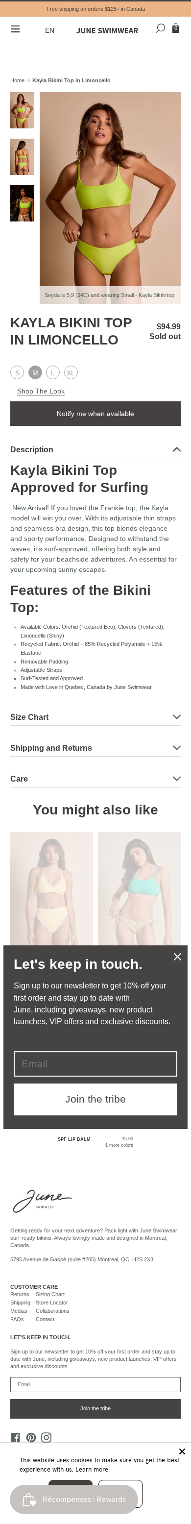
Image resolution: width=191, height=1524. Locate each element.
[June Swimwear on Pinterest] (28, 1440)
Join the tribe (95, 1408)
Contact (45, 1319)
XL (71, 373)
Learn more (91, 1469)
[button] (51, 30)
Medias (18, 1311)
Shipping (20, 1302)
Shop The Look (41, 391)
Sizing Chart (50, 1294)
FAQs (17, 1319)
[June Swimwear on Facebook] (13, 1440)
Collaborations (53, 1311)
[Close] (182, 1451)
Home (17, 80)
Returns (19, 1294)
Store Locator (52, 1302)
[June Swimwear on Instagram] (44, 1440)
